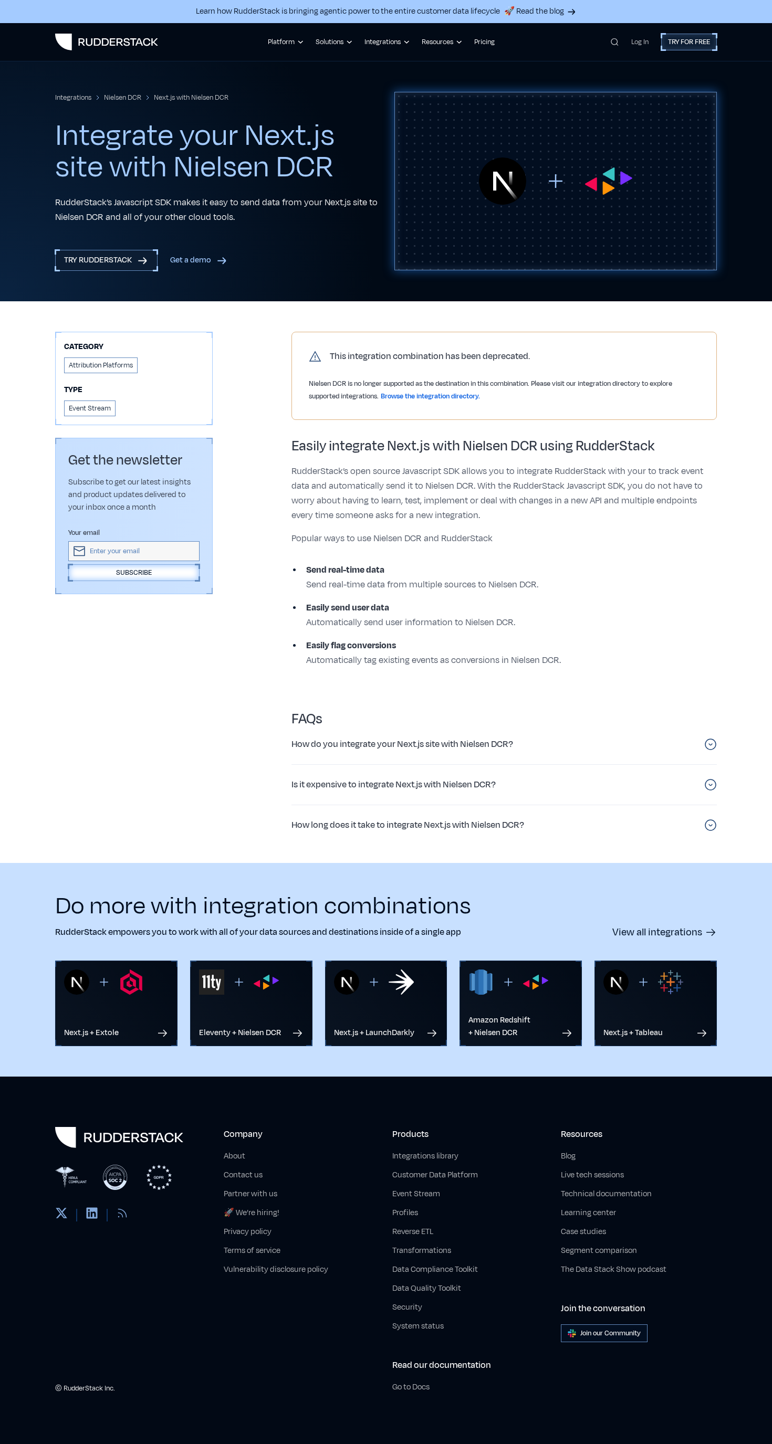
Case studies (583, 1231)
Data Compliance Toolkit (435, 1269)
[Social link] (61, 1215)
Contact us (243, 1175)
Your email (84, 532)
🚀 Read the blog (534, 11)
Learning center (588, 1212)
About (234, 1156)
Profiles (405, 1212)
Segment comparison (599, 1250)
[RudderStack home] (106, 42)
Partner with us (250, 1193)
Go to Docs (411, 1387)
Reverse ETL (412, 1231)
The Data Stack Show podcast (613, 1269)
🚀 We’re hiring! (251, 1212)
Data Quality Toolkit (426, 1288)
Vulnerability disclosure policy (276, 1269)
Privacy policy (248, 1231)
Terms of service (252, 1250)
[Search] (614, 41)
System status (418, 1326)
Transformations (421, 1250)
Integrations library (425, 1156)
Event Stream (416, 1193)
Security (407, 1307)
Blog (568, 1156)
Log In (640, 42)
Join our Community (610, 1333)
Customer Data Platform (435, 1175)
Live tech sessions (592, 1175)
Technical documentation (606, 1193)
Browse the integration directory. (430, 396)
